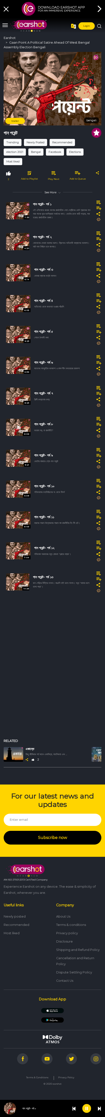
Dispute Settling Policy (74, 972)
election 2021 (14, 152)
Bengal (36, 152)
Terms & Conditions (37, 1077)
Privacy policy (67, 933)
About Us (63, 916)
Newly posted (15, 916)
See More (50, 192)
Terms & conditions (71, 925)
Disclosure (64, 941)
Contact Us (64, 980)
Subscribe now (52, 837)
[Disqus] (52, 668)
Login (86, 26)
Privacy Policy (66, 1077)
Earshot (10, 38)
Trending (12, 142)
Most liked (13, 161)
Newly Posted (35, 142)
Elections (75, 152)
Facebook (55, 152)
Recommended (62, 142)
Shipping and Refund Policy (78, 950)
